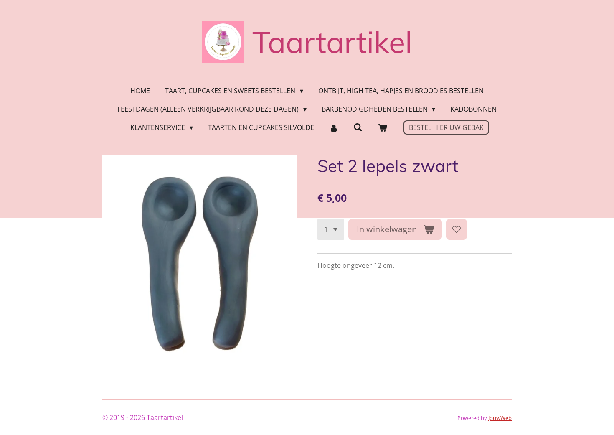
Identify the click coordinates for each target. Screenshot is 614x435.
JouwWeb (500, 418)
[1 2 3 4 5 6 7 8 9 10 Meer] (330, 229)
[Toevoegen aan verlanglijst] (456, 229)
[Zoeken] (358, 127)
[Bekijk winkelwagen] (382, 127)
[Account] (334, 127)
